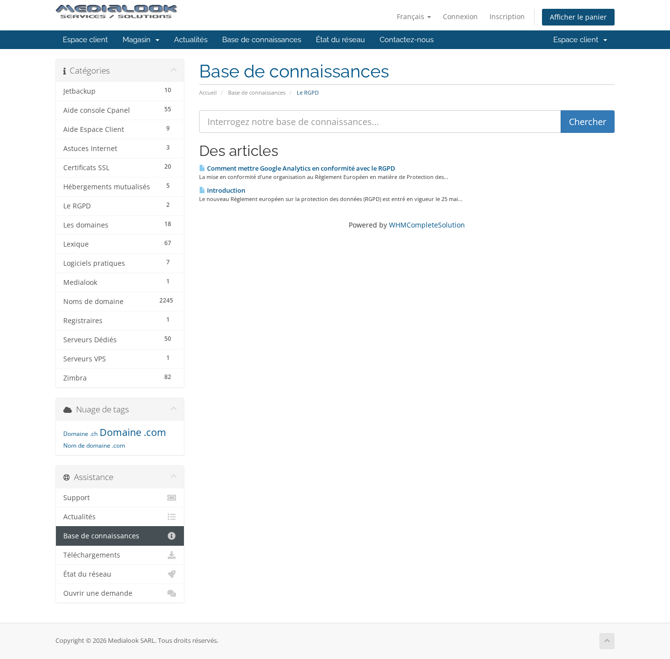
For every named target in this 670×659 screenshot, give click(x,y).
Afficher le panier (578, 17)
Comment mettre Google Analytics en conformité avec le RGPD (300, 168)
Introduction (225, 190)
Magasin (139, 39)
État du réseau (340, 39)
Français (411, 16)
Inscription (507, 16)
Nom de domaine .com (94, 445)
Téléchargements (91, 555)
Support (76, 497)
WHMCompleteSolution (427, 224)
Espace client (85, 39)
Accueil (208, 92)
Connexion (460, 16)
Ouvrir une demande (97, 593)
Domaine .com (133, 432)
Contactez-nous (407, 39)
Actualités (190, 39)
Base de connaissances (261, 39)
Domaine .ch (80, 434)
